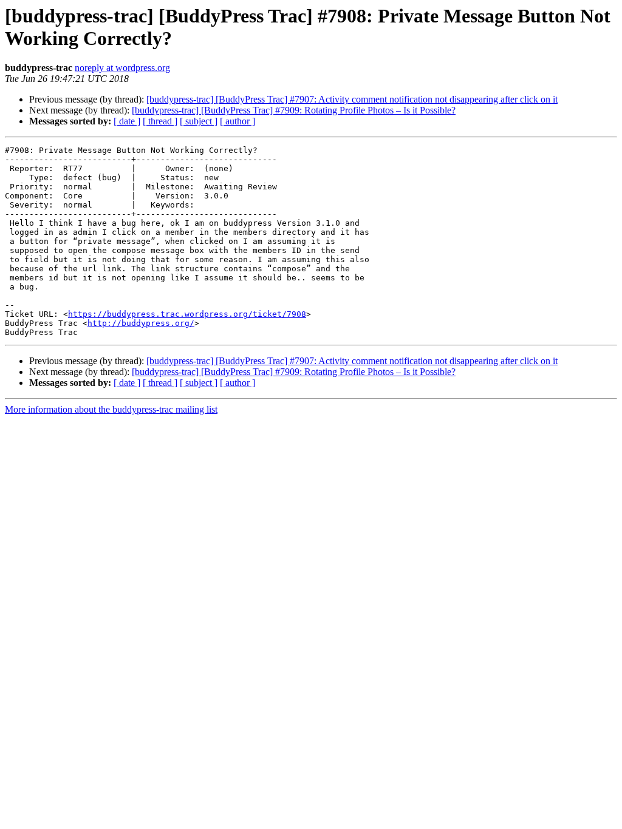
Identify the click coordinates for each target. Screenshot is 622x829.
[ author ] (237, 121)
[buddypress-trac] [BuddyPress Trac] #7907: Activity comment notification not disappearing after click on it (352, 99)
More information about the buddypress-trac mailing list (111, 409)
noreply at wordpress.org (122, 68)
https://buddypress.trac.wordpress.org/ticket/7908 (187, 314)
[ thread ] (160, 121)
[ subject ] (198, 121)
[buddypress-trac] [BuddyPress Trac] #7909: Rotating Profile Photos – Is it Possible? (294, 110)
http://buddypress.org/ (140, 323)
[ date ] (127, 121)
